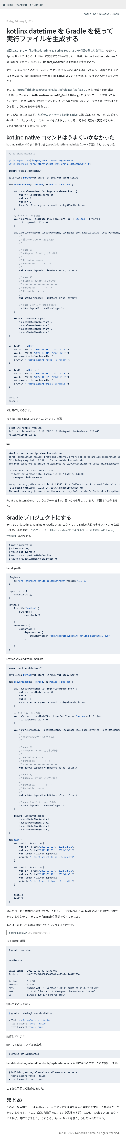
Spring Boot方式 (18, 932)
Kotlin (87, 14)
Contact (38, 5)
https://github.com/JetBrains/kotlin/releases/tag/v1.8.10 (52, 89)
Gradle (116, 14)
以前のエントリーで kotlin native (58, 114)
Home (9, 5)
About (23, 5)
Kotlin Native (101, 14)
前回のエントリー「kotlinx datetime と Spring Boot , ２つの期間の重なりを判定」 (56, 50)
